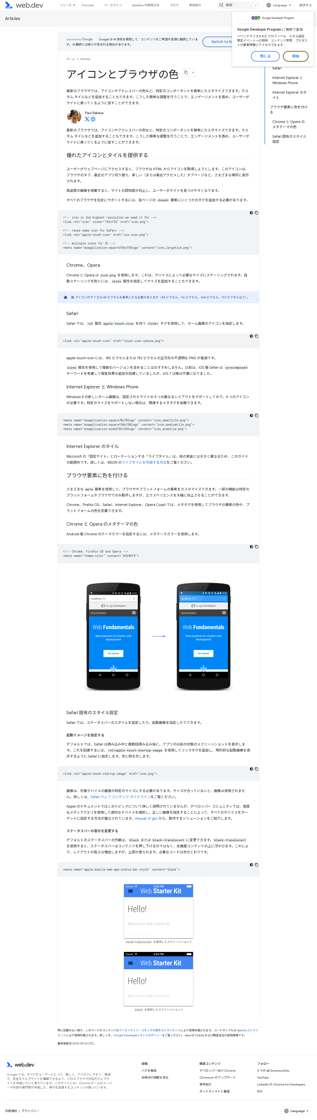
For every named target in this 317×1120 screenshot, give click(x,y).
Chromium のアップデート (217, 1077)
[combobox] (238, 5)
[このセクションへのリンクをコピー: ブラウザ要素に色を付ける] (132, 476)
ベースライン (113, 5)
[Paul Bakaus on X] (87, 120)
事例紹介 (195, 5)
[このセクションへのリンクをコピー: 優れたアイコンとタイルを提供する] (152, 155)
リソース (66, 5)
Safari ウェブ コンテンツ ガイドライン (121, 797)
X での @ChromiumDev (273, 1071)
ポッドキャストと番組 (214, 1091)
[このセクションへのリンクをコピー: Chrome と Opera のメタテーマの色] (142, 524)
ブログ (174, 5)
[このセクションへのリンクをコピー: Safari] (82, 314)
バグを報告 (149, 1071)
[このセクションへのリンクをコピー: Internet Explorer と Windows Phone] (142, 387)
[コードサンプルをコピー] (256, 212)
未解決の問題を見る (155, 1077)
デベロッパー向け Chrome (217, 1071)
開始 (295, 56)
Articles (12, 18)
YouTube (263, 1077)
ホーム (70, 59)
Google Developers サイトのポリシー (137, 1035)
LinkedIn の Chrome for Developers (281, 1084)
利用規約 (11, 1111)
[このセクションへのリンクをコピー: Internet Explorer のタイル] (122, 446)
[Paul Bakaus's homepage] (93, 120)
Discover (88, 5)
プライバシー (30, 1111)
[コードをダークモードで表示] (251, 212)
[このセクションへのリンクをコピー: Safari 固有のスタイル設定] (122, 713)
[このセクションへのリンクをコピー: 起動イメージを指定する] (108, 735)
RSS (259, 1091)
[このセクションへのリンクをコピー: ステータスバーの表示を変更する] (122, 831)
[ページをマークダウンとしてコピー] (186, 72)
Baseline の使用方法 (145, 5)
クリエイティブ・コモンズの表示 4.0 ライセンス (149, 1030)
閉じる (265, 56)
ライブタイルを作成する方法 (144, 462)
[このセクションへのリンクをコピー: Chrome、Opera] (104, 265)
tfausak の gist (146, 818)
